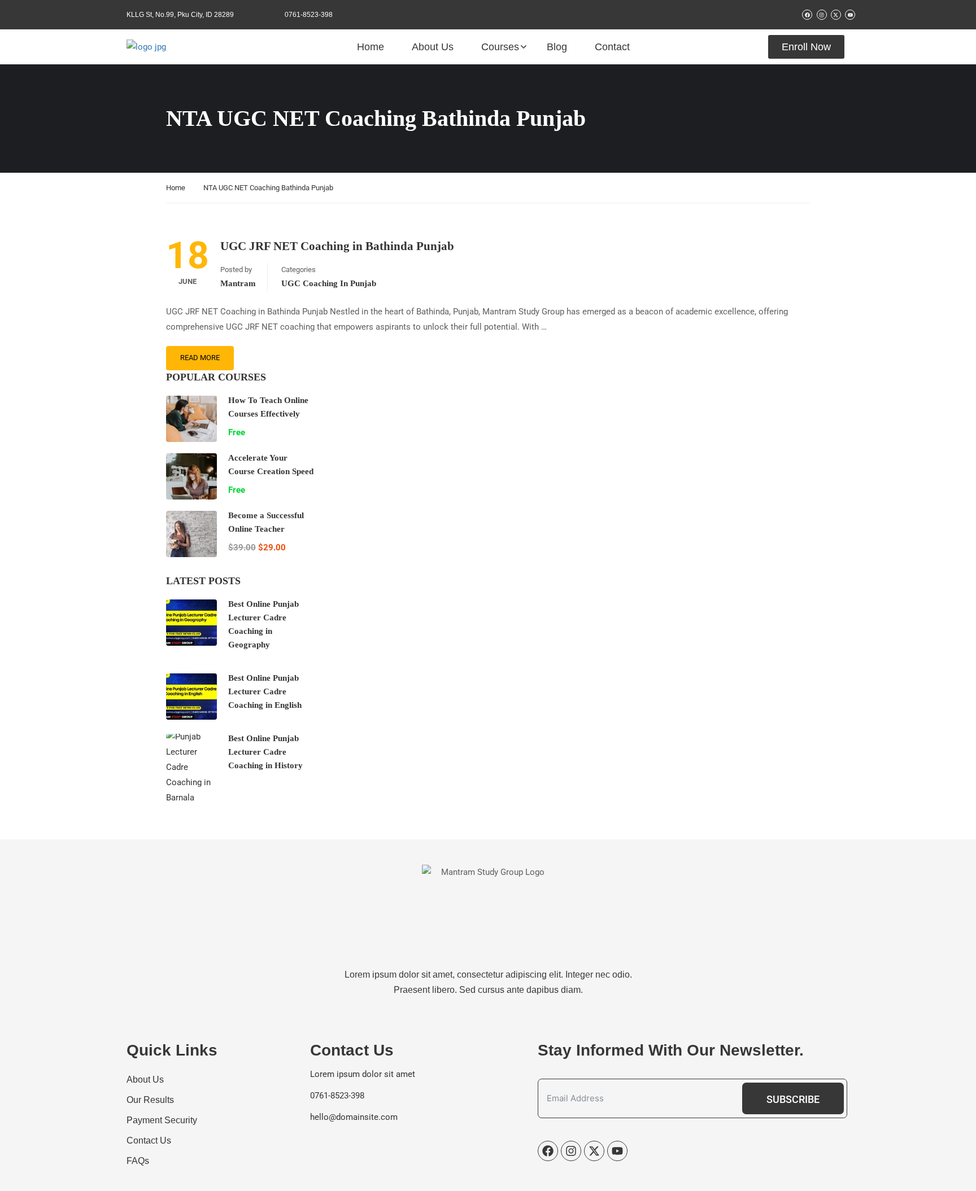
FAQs (138, 1161)
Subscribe (793, 1099)
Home (370, 47)
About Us (433, 47)
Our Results (150, 1100)
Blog (557, 47)
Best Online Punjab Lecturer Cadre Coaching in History (265, 752)
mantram (238, 283)
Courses (500, 47)
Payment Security (162, 1120)
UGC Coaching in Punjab (328, 283)
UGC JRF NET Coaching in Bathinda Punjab (337, 246)
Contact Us (149, 1140)
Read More (200, 357)
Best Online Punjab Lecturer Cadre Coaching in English (265, 691)
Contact (612, 47)
